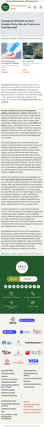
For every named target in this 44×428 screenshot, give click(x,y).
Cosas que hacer (7, 373)
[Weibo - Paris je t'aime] (34, 286)
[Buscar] (29, 7)
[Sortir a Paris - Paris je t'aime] (18, 362)
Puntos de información (33, 378)
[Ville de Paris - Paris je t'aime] (12, 320)
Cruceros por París (8, 382)
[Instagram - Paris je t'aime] (9, 286)
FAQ (2, 412)
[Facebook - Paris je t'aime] (5, 286)
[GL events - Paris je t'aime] (33, 352)
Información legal (8, 401)
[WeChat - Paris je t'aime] (26, 286)
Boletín (27, 402)
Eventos (4, 376)
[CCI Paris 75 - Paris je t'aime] (9, 332)
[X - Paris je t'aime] (38, 286)
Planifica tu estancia (9, 379)
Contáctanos (29, 387)
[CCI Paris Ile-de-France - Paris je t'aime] (27, 320)
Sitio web (13, 279)
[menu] (41, 7)
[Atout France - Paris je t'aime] (37, 332)
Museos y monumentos (32, 410)
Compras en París (8, 390)
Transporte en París (9, 396)
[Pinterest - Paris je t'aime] (22, 286)
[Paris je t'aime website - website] (5, 7)
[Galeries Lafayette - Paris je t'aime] (6, 352)
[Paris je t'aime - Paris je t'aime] (22, 267)
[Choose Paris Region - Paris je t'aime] (7, 342)
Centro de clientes (8, 409)
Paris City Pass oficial (32, 412)
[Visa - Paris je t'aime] (33, 362)
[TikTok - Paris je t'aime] (18, 286)
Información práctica (32, 384)
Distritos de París (8, 393)
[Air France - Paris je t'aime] (33, 343)
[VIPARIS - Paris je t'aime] (7, 362)
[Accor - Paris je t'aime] (18, 342)
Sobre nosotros (30, 371)
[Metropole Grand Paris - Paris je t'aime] (25, 332)
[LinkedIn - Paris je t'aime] (13, 286)
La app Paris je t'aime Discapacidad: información (9, 417)
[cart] (35, 7)
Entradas (13, 38)
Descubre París (7, 371)
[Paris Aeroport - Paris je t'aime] (18, 352)
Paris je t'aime (5, 38)
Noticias (27, 381)
